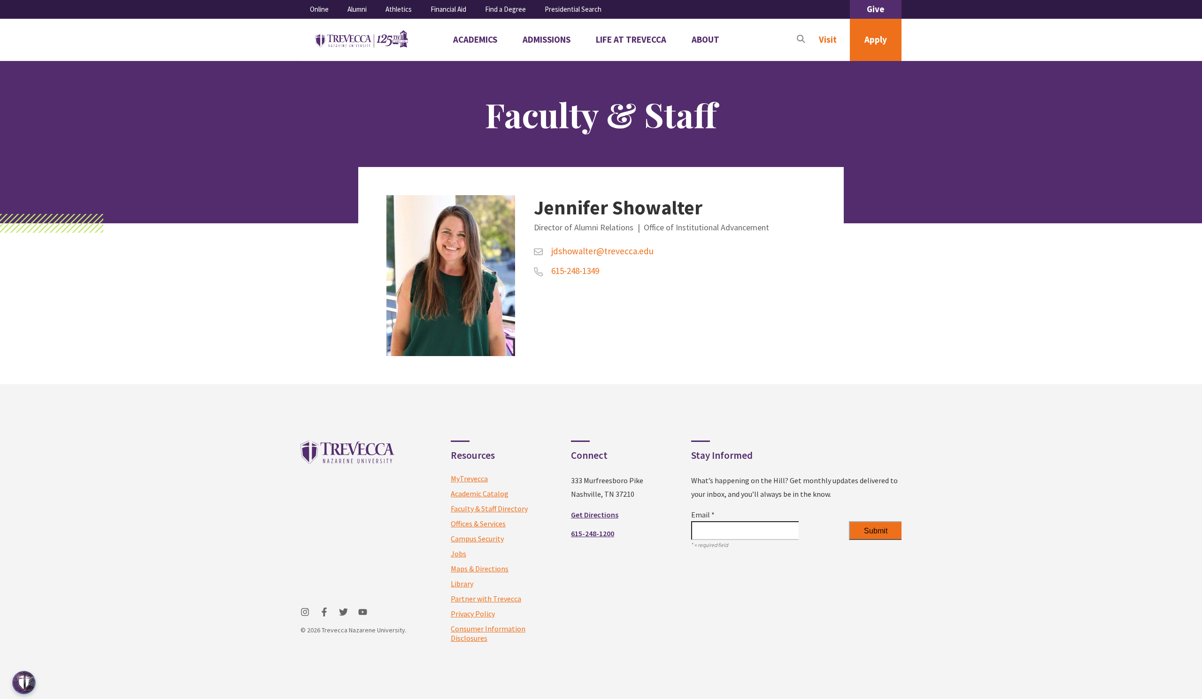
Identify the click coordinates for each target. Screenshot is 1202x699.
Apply (875, 39)
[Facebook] (324, 612)
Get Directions (594, 514)
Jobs (458, 553)
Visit (828, 39)
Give (876, 9)
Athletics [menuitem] (398, 9)
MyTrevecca (469, 478)
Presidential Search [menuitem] (573, 9)
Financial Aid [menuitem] (448, 9)
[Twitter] (343, 612)
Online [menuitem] (319, 9)
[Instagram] (304, 612)
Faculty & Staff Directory (489, 508)
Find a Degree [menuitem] (505, 9)
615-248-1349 (574, 270)
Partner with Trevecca (486, 598)
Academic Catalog (480, 493)
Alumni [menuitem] (357, 9)
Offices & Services (478, 523)
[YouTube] (362, 612)
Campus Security (477, 538)
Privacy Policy (473, 613)
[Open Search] (801, 40)
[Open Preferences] (24, 682)
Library (462, 583)
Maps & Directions (480, 568)
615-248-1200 (592, 533)
